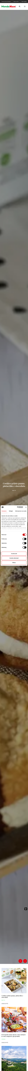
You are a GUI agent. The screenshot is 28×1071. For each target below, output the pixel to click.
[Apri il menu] (25, 6)
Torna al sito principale (6, 1)
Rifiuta (14, 562)
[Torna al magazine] (8, 6)
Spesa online (16, 1)
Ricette (14, 490)
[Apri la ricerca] (19, 6)
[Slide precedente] (20, 961)
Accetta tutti (14, 553)
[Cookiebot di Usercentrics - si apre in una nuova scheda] (17, 507)
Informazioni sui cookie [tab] (20, 511)
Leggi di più (4, 1003)
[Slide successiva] (25, 961)
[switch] (24, 539)
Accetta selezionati (14, 558)
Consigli (3, 1039)
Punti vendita (24, 1)
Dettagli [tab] (11, 511)
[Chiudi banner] (25, 507)
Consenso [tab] (4, 511)
